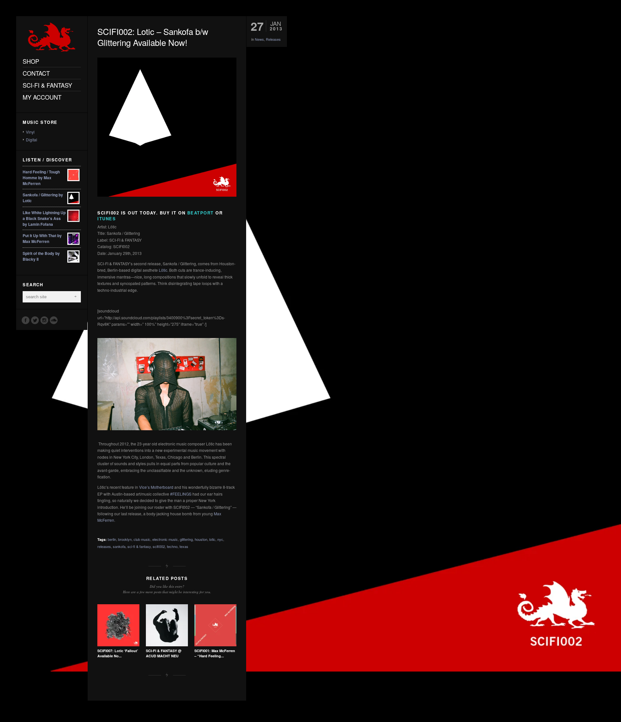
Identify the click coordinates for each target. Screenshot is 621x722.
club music (142, 539)
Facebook (25, 320)
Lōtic (163, 270)
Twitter (34, 320)
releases (104, 546)
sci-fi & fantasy (139, 546)
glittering (186, 539)
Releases (273, 39)
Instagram (44, 320)
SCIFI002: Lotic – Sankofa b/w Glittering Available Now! (152, 36)
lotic (212, 539)
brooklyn (125, 539)
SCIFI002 (108, 213)
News (259, 39)
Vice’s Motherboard (156, 487)
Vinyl (30, 132)
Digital (31, 139)
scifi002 (159, 546)
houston (201, 539)
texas (184, 546)
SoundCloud (53, 320)
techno (172, 546)
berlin (112, 539)
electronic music (165, 539)
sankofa (119, 546)
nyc (220, 539)
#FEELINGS (180, 494)
